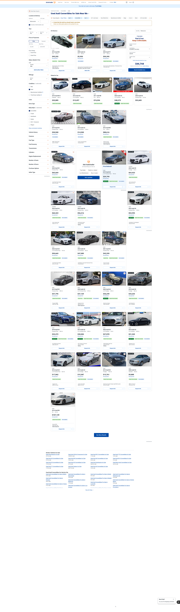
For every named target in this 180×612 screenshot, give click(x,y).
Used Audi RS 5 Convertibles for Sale (100, 454)
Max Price (41, 44)
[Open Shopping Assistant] (178, 602)
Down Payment (132, 52)
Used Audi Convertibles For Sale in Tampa (56, 484)
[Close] (173, 599)
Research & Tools (102, 2)
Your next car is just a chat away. (90, 6)
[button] (126, 2)
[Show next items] (149, 18)
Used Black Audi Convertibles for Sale (122, 462)
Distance (31, 18)
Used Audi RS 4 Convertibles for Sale (122, 458)
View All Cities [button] (88, 490)
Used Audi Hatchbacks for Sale (98, 462)
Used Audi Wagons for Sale (52, 454)
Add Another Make (38, 70)
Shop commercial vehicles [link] (35, 128)
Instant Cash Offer (92, 2)
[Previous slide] (53, 91)
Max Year (42, 32)
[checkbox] (32, 53)
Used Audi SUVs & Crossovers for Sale (77, 454)
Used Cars (60, 2)
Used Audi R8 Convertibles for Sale (76, 458)
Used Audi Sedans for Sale (74, 466)
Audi (69, 10)
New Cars (67, 2)
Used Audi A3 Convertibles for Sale (76, 462)
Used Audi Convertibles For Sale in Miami (56, 474)
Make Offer (87, 70)
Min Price (31, 44)
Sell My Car (83, 2)
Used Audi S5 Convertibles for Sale (54, 462)
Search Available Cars (139, 70)
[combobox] (39, 11)
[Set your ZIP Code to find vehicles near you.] (88, 14)
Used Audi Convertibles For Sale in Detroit (101, 474)
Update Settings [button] (146, 66)
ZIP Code (42, 18)
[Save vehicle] (73, 36)
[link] (81, 61)
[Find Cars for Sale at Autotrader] (51, 2)
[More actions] (73, 71)
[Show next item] (123, 157)
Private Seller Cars (75, 2)
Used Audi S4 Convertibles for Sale (99, 466)
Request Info (61, 70)
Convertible (63, 10)
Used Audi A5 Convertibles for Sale (54, 458)
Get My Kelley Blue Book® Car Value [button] (139, 60)
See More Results (101, 435)
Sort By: (138, 31)
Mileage (31, 78)
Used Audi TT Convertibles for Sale (54, 466)
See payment (55, 58)
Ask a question (88, 177)
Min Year (31, 32)
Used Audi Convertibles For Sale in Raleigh (101, 478)
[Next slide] (149, 91)
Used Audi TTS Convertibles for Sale (122, 454)
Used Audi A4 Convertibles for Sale (99, 458)
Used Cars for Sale (55, 10)
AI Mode (113, 2)
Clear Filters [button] (64, 18)
